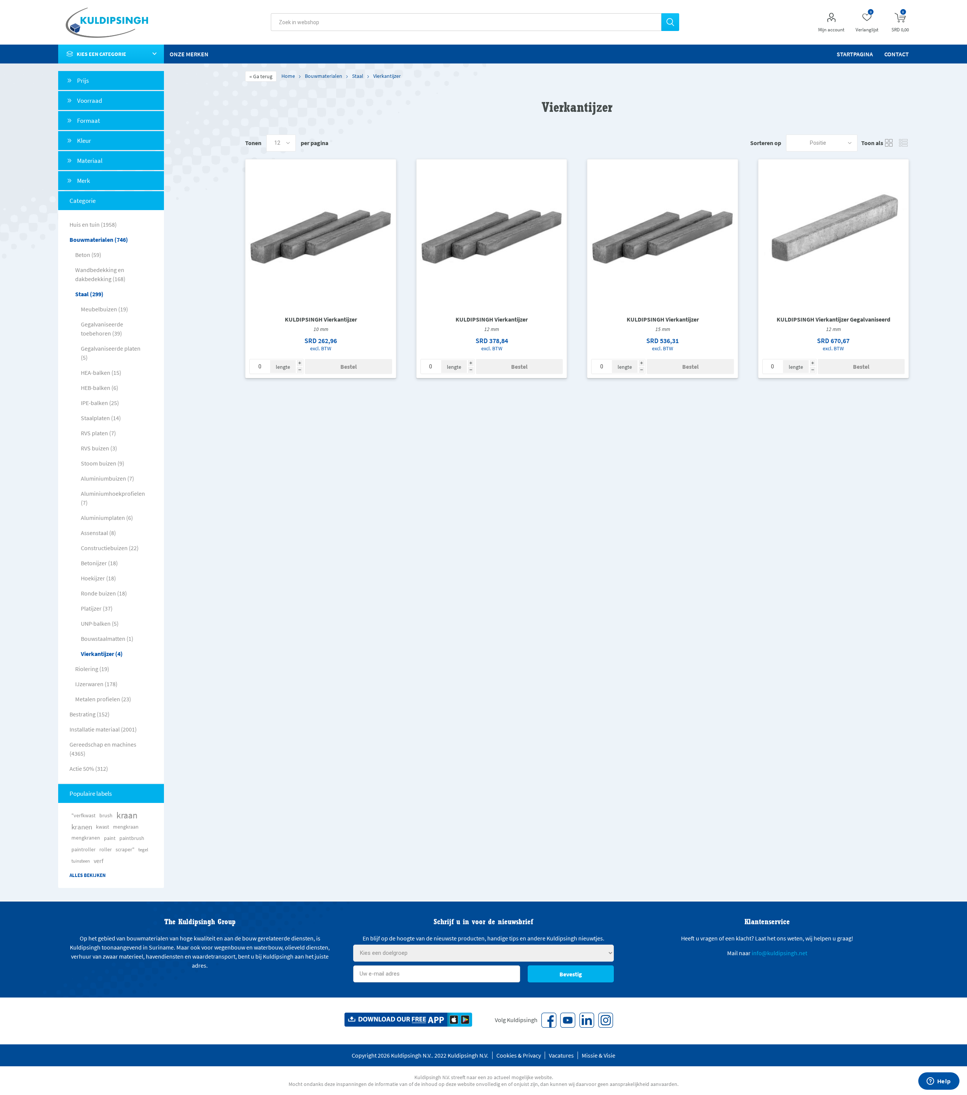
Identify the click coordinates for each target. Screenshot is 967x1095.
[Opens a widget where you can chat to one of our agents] (938, 1081)
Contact (896, 54)
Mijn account (831, 29)
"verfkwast (83, 815)
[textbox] (466, 22)
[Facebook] (548, 1020)
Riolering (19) (92, 669)
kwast (102, 826)
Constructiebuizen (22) (110, 548)
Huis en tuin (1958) (93, 224)
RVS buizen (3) (99, 448)
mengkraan (126, 826)
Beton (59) (88, 254)
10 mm (321, 329)
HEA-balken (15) (101, 372)
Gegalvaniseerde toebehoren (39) (102, 328)
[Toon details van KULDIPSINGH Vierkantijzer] (321, 234)
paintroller (83, 849)
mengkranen (85, 838)
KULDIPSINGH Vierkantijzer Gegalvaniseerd (833, 319)
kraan (126, 815)
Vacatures (561, 1055)
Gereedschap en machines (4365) (103, 749)
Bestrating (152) (90, 714)
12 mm (491, 329)
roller (105, 849)
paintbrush (131, 838)
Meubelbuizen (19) (104, 309)
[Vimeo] (586, 1020)
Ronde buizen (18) (104, 593)
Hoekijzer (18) (98, 578)
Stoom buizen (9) (102, 463)
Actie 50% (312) (89, 768)
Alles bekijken (88, 875)
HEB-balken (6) (99, 387)
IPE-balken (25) (100, 403)
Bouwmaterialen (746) (99, 239)
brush (106, 815)
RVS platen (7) (98, 433)
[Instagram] (605, 1020)
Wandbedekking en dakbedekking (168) (100, 274)
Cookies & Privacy (518, 1055)
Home (288, 76)
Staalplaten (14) (101, 418)
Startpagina (855, 54)
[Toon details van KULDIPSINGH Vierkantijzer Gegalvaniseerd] (833, 234)
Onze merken (189, 54)
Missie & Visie (598, 1055)
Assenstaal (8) (98, 533)
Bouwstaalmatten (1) (107, 638)
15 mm (662, 329)
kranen (81, 826)
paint (110, 838)
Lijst (903, 143)
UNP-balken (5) (100, 623)
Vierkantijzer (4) (102, 653)
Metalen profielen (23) (103, 699)
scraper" (125, 849)
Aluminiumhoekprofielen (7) (113, 498)
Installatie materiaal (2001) (103, 729)
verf (98, 861)
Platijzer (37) (97, 608)
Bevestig (570, 974)
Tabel (888, 143)
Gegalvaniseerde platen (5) (111, 353)
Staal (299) (89, 294)
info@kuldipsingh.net (779, 953)
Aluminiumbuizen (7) (107, 478)
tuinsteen (80, 861)
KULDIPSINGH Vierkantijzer (321, 319)
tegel (143, 849)
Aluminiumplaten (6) (107, 517)
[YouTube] (567, 1020)
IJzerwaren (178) (96, 684)
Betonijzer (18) (99, 563)
